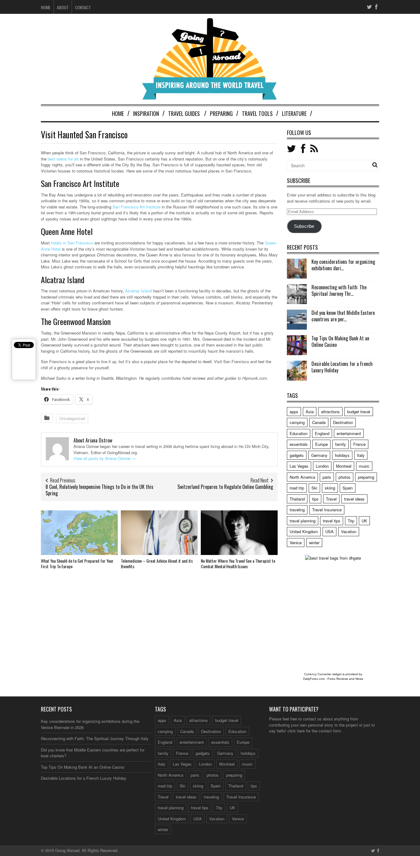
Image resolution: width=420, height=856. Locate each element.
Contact (83, 7)
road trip (297, 488)
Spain (348, 488)
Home (45, 7)
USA (329, 531)
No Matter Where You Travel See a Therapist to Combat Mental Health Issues (238, 563)
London (322, 466)
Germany (319, 455)
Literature (294, 113)
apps (294, 411)
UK (364, 521)
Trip (351, 521)
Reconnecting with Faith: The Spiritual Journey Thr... (339, 290)
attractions (330, 411)
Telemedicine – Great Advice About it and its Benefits (157, 563)
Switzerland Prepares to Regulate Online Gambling (225, 486)
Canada (319, 422)
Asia (310, 411)
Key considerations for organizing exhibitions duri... (343, 265)
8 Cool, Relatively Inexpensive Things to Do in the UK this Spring (99, 490)
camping (297, 422)
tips (315, 499)
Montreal (343, 466)
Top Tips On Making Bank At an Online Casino (340, 341)
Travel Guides (184, 113)
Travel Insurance (327, 510)
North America (302, 477)
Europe (321, 444)
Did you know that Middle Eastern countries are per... (343, 316)
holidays (342, 455)
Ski (314, 488)
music (364, 466)
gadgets (297, 455)
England (322, 433)
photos (345, 477)
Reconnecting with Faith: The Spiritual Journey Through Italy (95, 738)
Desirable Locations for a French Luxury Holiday (342, 367)
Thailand (297, 499)
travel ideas (354, 499)
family (340, 444)
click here (296, 731)
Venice (296, 542)
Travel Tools (257, 113)
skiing (330, 488)
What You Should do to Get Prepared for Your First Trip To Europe (77, 563)
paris (327, 477)
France (359, 444)
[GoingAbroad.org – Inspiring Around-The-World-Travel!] (210, 97)
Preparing (221, 113)
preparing (366, 477)
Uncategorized (72, 418)
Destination (343, 422)
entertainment (349, 433)
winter (314, 542)
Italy (361, 455)
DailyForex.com (314, 678)
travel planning (302, 521)
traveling (297, 510)
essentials (299, 444)
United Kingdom (304, 531)
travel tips (331, 521)
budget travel (358, 411)
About (63, 7)
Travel (331, 499)
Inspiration (146, 113)
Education (298, 433)
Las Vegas (299, 466)
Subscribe (304, 226)
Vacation (348, 531)
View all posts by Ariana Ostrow (104, 458)
